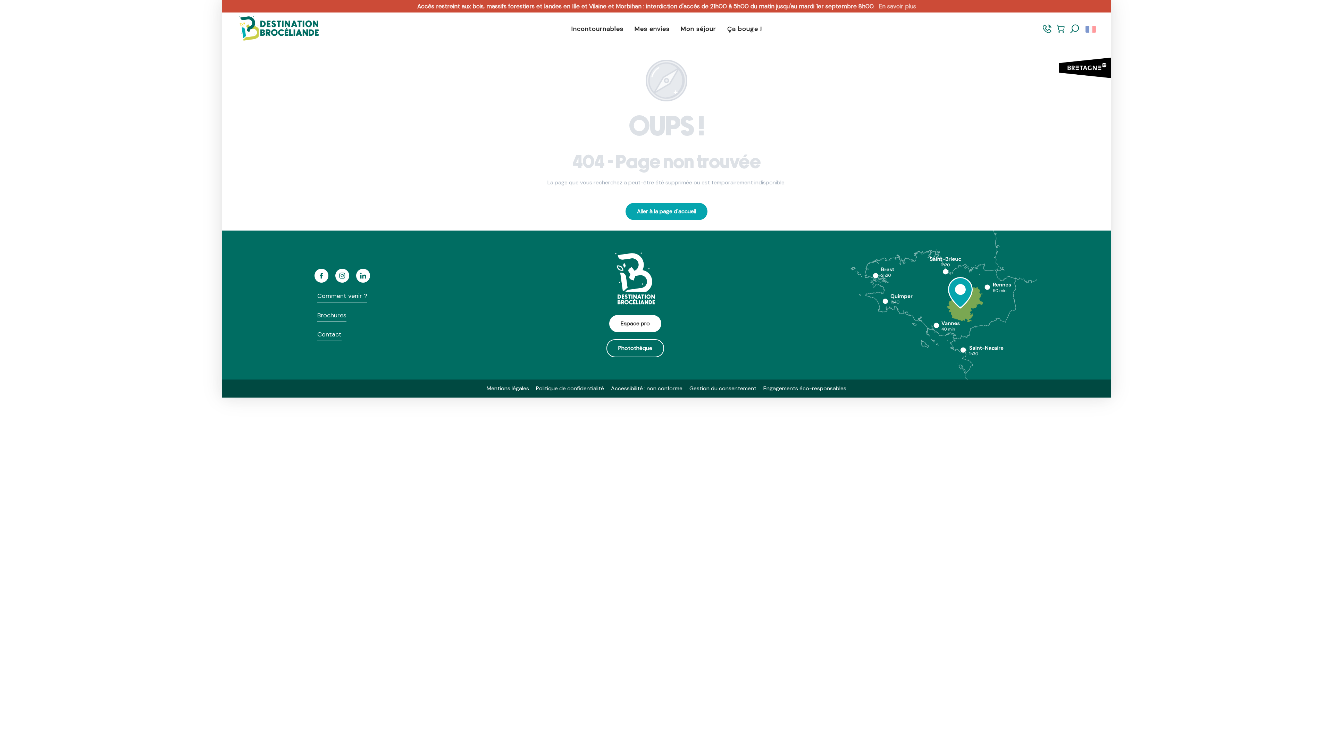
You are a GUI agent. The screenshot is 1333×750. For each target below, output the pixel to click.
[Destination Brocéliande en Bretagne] (273, 29)
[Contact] (1047, 32)
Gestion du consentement (722, 388)
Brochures (331, 315)
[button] (1074, 29)
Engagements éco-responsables (804, 388)
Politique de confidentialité (570, 388)
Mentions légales (508, 388)
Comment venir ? (342, 296)
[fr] (1091, 29)
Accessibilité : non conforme (646, 388)
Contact (329, 334)
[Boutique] (1061, 32)
